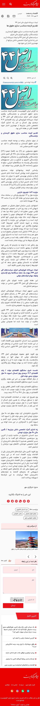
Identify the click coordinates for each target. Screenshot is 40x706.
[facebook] (8, 501)
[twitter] (24, 501)
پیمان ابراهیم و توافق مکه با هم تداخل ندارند (20, 653)
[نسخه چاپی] (2, 16)
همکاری (7, 685)
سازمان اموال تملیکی (30, 514)
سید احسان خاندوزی (22, 510)
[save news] (8, 16)
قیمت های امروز (30, 685)
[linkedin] (16, 501)
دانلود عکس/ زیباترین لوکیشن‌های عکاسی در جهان (24, 549)
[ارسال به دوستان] (13, 16)
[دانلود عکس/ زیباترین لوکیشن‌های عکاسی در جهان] (27, 539)
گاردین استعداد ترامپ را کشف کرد (23, 638)
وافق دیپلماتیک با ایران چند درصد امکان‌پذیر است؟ (21, 645)
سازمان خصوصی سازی (30, 518)
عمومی (20, 13)
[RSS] (12, 691)
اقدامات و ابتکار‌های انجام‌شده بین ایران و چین (19, 665)
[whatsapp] (20, 501)
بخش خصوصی (18, 514)
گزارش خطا (4, 561)
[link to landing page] (31, 3)
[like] (10, 561)
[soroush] (12, 501)
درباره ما (21, 685)
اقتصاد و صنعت (32, 13)
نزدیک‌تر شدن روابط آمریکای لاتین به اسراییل (20, 659)
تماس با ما (14, 685)
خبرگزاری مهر (29, 487)
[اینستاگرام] (17, 691)
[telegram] (29, 501)
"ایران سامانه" (15, 705)
